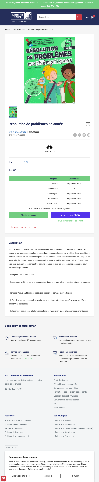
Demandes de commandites (66, 388)
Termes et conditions (14, 428)
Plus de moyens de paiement (70, 221)
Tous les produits (19, 30)
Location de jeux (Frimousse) (66, 396)
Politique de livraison (14, 432)
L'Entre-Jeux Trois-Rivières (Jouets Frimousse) (73, 428)
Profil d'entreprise (61, 380)
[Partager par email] (88, 135)
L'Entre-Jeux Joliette (62, 420)
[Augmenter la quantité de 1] (33, 170)
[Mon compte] (87, 17)
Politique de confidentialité (39, 469)
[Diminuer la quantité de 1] (20, 170)
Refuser (75, 476)
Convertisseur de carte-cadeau (66, 400)
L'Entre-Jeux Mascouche (64, 424)
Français (9, 447)
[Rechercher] (79, 17)
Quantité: (12, 170)
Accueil (7, 30)
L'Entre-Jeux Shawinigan (64, 432)
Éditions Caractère (17, 132)
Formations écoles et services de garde (70, 392)
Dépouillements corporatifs (65, 384)
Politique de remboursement (17, 436)
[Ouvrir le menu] (6, 17)
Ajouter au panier (28, 215)
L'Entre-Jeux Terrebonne (64, 436)
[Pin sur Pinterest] (79, 135)
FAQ (55, 404)
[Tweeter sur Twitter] (84, 135)
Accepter (48, 476)
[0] (92, 17)
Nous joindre (59, 408)
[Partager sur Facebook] (75, 135)
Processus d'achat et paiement (18, 420)
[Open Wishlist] (3, 478)
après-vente (27, 358)
